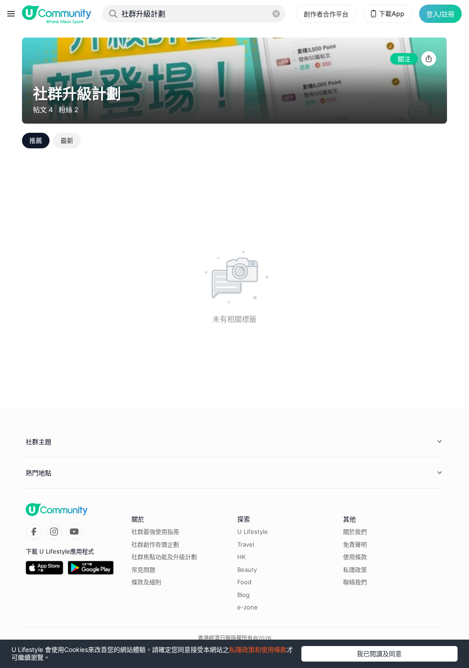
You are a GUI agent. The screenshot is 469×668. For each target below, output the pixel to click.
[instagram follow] (54, 531)
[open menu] (11, 14)
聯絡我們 (355, 582)
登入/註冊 (440, 14)
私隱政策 (355, 569)
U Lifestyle (252, 531)
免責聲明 (355, 544)
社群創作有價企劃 (155, 544)
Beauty (247, 569)
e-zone (247, 607)
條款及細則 (146, 582)
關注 (404, 59)
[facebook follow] (34, 531)
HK (241, 556)
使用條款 (355, 556)
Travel (245, 544)
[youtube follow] (74, 531)
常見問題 (143, 569)
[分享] (428, 58)
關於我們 (355, 531)
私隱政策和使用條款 (258, 649)
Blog (243, 594)
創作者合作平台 (326, 14)
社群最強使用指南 (155, 531)
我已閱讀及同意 (379, 653)
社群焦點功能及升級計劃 (164, 556)
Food (244, 582)
